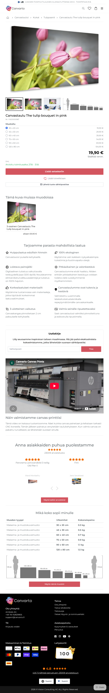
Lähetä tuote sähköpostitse (56, 184)
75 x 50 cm (14, 139)
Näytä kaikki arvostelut (54, 500)
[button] (14, 104)
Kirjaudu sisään (13, 626)
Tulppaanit (49, 17)
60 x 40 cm (14, 135)
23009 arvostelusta (54, 453)
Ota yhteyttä (60, 604)
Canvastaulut (22, 17)
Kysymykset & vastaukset (66, 626)
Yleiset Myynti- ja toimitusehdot (69, 614)
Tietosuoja (59, 611)
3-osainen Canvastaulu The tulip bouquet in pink (21, 227)
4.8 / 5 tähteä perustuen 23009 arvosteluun (56, 673)
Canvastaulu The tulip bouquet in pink (79, 17)
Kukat (36, 17)
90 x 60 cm (14, 143)
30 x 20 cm (14, 128)
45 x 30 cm (14, 132)
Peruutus (58, 630)
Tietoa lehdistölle (62, 608)
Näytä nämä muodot (54, 584)
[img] (54, 449)
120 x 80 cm (14, 146)
